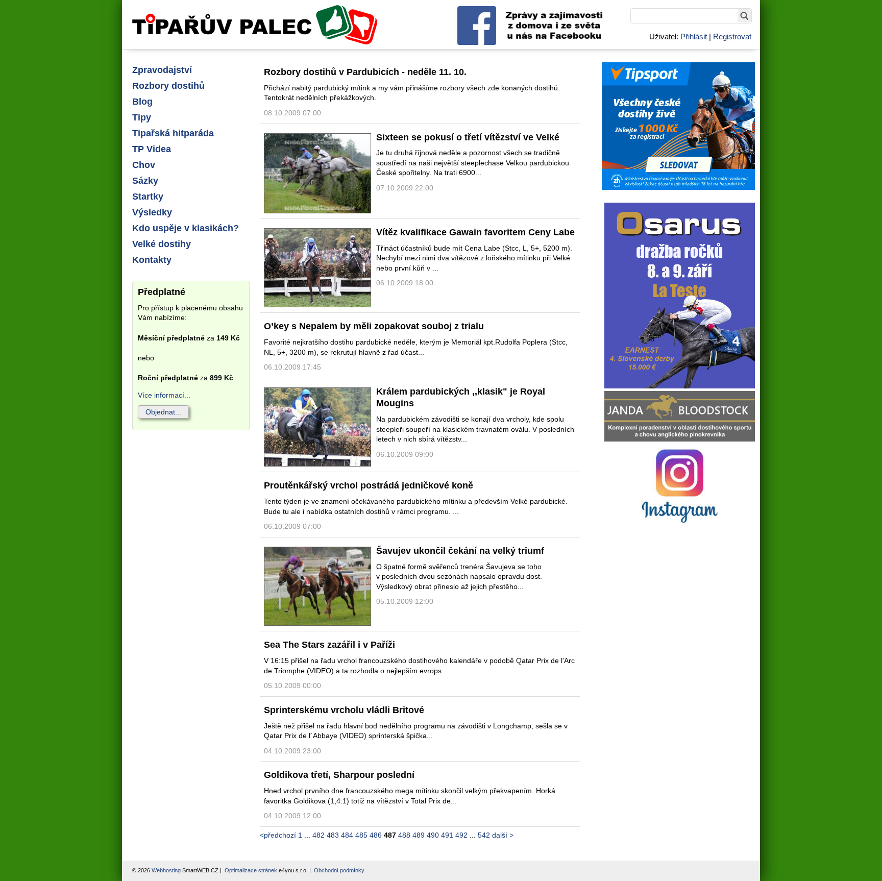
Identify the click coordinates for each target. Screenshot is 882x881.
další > (502, 835)
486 (376, 835)
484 (347, 835)
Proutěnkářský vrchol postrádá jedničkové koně (368, 485)
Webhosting (166, 870)
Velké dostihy (161, 244)
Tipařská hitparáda (173, 133)
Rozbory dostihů (168, 86)
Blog (142, 101)
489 (418, 835)
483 (333, 835)
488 (404, 835)
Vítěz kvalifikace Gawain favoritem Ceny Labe (475, 232)
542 (484, 835)
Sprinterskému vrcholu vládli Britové (344, 710)
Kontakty (152, 260)
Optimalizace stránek (251, 870)
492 (461, 835)
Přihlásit (693, 36)
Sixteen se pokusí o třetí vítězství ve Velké (467, 137)
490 (433, 835)
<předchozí (278, 835)
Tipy (141, 117)
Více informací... (164, 395)
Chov (143, 165)
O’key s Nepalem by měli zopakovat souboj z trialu (374, 326)
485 (361, 835)
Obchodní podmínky (339, 870)
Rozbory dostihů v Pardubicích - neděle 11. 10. (365, 72)
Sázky (145, 181)
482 (318, 835)
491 (447, 835)
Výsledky (152, 212)
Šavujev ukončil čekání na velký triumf (460, 551)
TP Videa (151, 149)
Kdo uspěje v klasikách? (185, 228)
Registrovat (732, 36)
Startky (147, 196)
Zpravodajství (162, 70)
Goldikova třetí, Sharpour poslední (339, 775)
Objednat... (163, 412)
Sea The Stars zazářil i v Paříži (329, 645)
